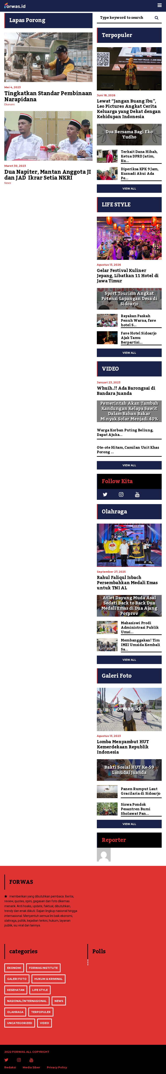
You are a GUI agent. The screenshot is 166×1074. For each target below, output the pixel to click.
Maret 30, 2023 (15, 165)
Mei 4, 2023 (12, 87)
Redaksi (10, 1067)
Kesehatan (15, 990)
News (7, 183)
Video (44, 1023)
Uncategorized (19, 1023)
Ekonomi (9, 104)
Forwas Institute (43, 967)
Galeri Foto (17, 979)
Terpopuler (41, 1012)
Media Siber (31, 1067)
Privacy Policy (57, 1067)
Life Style (40, 990)
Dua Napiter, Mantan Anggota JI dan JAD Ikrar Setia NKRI (47, 175)
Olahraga (15, 1012)
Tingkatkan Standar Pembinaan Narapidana (48, 96)
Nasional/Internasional (27, 1001)
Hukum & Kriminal (48, 979)
